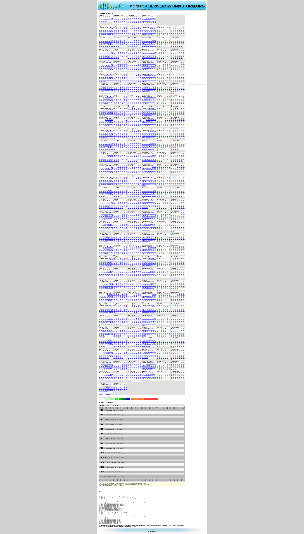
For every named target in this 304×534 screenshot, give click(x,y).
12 (116, 21)
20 (100, 19)
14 (120, 21)
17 (126, 21)
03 (126, 18)
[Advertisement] (195, 48)
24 (108, 19)
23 (106, 19)
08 (122, 19)
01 (122, 18)
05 (116, 19)
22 (104, 19)
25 (110, 19)
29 (104, 21)
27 (100, 21)
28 (102, 21)
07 (120, 19)
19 (112, 18)
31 (126, 24)
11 (114, 21)
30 (106, 21)
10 (126, 19)
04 (114, 19)
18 (114, 22)
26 (112, 19)
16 (124, 21)
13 (118, 21)
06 (118, 19)
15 (122, 21)
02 (124, 18)
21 (102, 19)
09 (124, 19)
